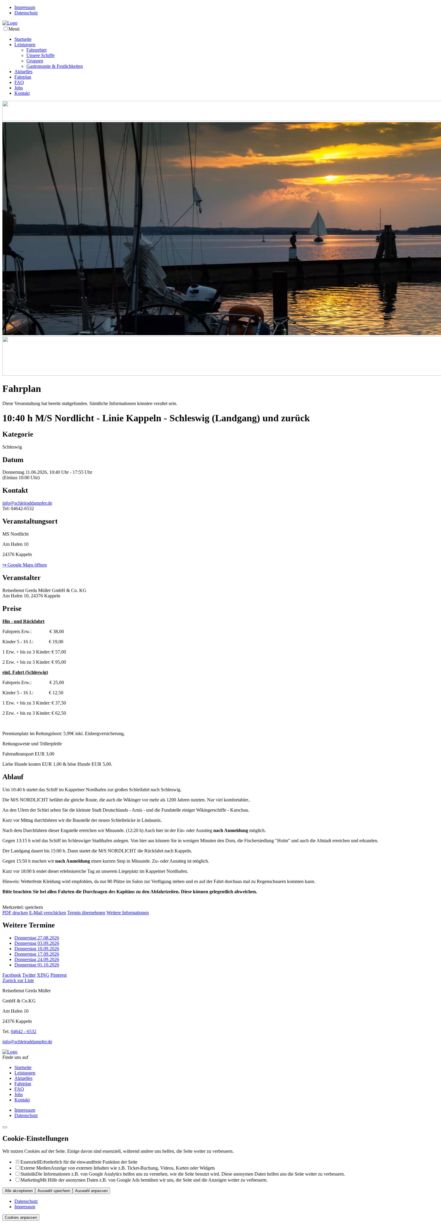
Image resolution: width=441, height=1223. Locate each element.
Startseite (23, 39)
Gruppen (34, 60)
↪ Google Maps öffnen (24, 564)
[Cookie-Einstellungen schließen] (4, 1127)
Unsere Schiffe (40, 55)
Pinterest (58, 975)
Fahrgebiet (36, 50)
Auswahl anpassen (91, 1190)
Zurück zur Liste (18, 980)
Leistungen (24, 44)
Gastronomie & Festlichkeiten (54, 66)
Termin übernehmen (86, 912)
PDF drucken (15, 912)
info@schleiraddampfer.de (27, 503)
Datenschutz (26, 12)
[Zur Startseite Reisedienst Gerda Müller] (9, 23)
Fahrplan (22, 77)
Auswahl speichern (54, 1190)
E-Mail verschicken (47, 912)
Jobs (18, 87)
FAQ (19, 82)
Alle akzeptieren (19, 1190)
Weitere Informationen (127, 912)
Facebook (11, 975)
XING (43, 975)
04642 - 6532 (23, 1031)
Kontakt (22, 93)
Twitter (29, 975)
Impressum (24, 7)
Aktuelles (23, 71)
